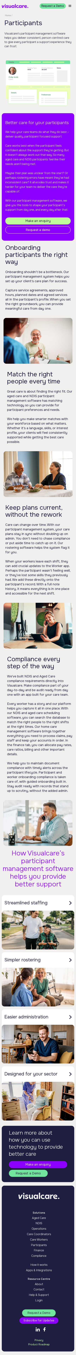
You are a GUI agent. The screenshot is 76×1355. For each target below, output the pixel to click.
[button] (70, 6)
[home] (15, 6)
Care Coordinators (39, 1234)
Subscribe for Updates (38, 1320)
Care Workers (39, 1239)
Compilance (38, 1256)
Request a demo (38, 230)
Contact (39, 1289)
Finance (39, 1250)
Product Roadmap (39, 1344)
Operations (39, 1229)
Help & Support (39, 1295)
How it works (39, 1265)
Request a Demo (52, 6)
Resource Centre (39, 1279)
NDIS (39, 1223)
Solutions (39, 1212)
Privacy (39, 1340)
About (39, 1284)
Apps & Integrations (39, 1270)
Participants (39, 1245)
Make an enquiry (38, 221)
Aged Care (39, 1218)
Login (39, 1300)
